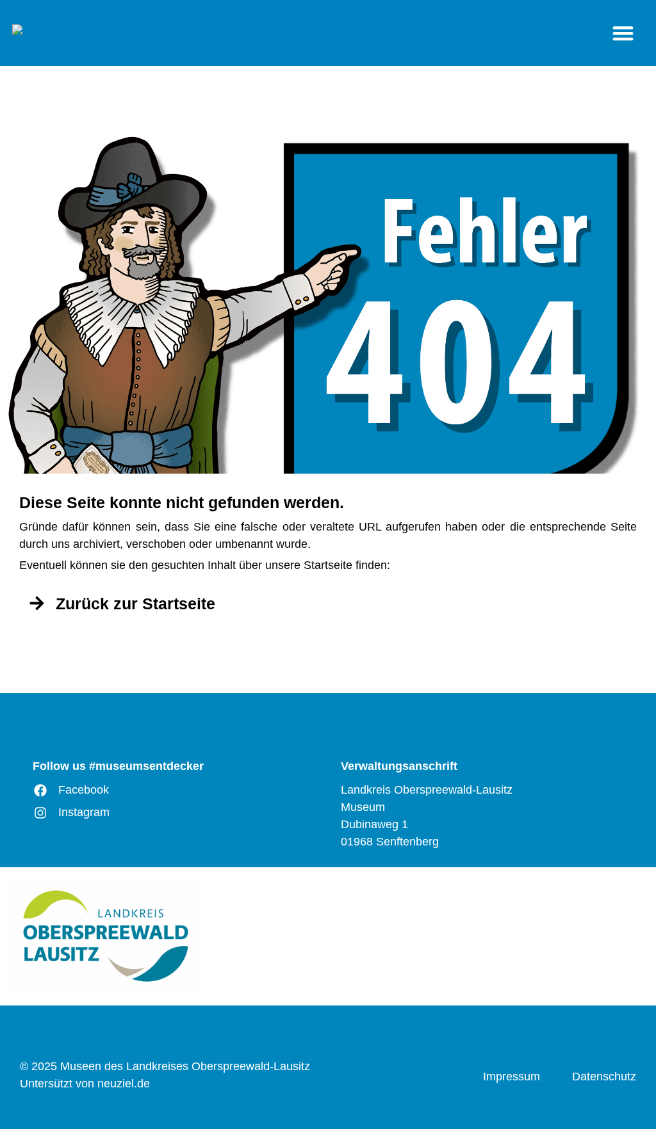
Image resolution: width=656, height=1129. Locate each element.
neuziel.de (123, 1083)
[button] (623, 33)
